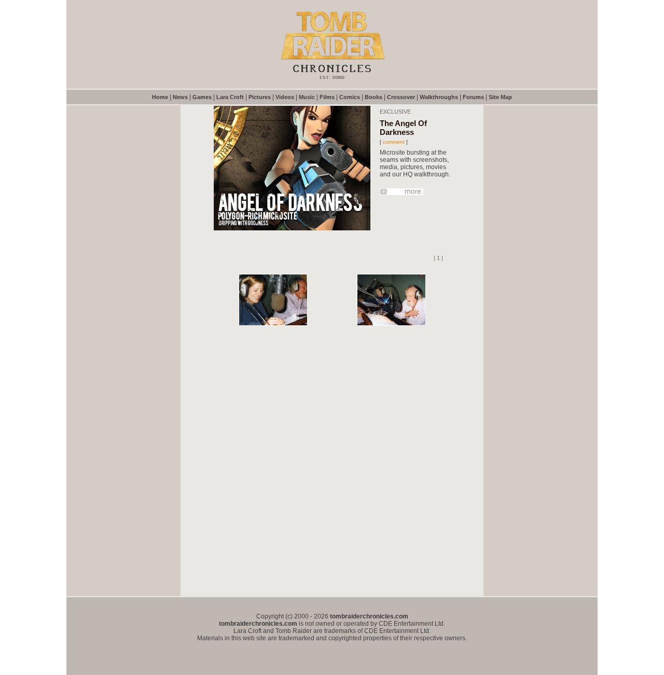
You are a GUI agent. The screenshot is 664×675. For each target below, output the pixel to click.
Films (327, 97)
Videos (284, 97)
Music (307, 97)
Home (160, 97)
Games (202, 97)
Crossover (401, 97)
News (180, 97)
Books (373, 97)
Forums (473, 97)
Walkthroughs (439, 97)
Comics (349, 97)
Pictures (259, 97)
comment (394, 142)
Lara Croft (230, 97)
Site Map (500, 97)
